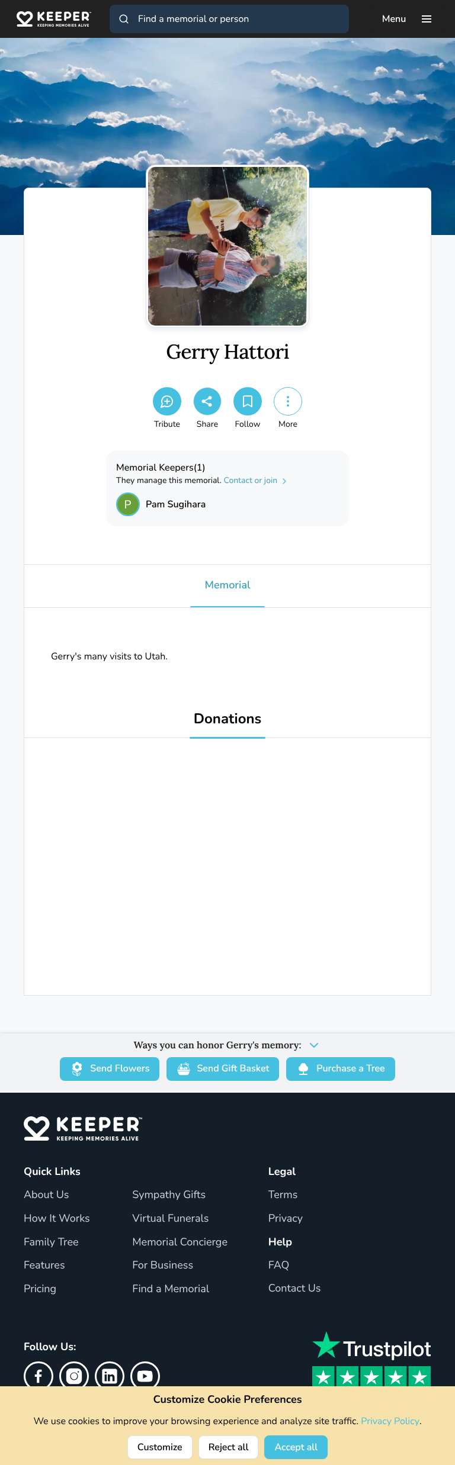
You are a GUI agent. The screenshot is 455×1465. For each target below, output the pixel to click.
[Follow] (247, 401)
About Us (46, 1195)
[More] (288, 401)
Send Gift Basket (233, 1068)
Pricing (40, 1289)
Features (44, 1265)
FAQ (279, 1265)
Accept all (296, 1447)
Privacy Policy (390, 1421)
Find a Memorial (170, 1289)
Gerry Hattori (227, 352)
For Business (162, 1265)
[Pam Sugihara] (128, 504)
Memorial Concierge (180, 1242)
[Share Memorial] (207, 401)
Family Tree (51, 1242)
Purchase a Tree (350, 1068)
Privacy (285, 1219)
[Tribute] (167, 401)
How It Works (57, 1219)
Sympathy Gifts (169, 1195)
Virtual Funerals (170, 1219)
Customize (159, 1447)
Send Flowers (119, 1068)
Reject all (229, 1447)
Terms (283, 1195)
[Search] (124, 19)
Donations (228, 719)
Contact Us (294, 1289)
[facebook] (38, 1376)
